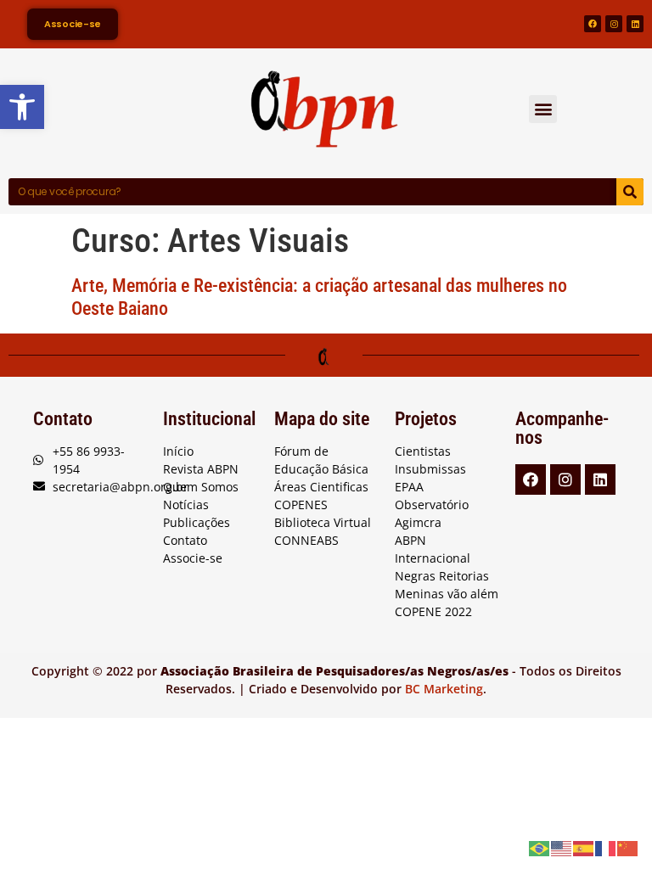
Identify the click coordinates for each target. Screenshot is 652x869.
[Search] (630, 191)
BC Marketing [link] (444, 689)
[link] (22, 107)
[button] (543, 109)
